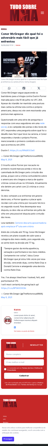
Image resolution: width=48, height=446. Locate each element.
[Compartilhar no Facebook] (24, 88)
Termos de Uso (27, 368)
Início (5, 416)
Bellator (5, 422)
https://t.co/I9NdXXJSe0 (22, 150)
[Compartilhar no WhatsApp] (9, 88)
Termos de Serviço (28, 384)
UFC (4, 419)
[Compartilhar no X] (39, 88)
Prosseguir (8, 439)
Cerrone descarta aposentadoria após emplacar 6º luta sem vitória (23, 224)
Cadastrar (24, 375)
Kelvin (18, 45)
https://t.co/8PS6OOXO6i (13, 288)
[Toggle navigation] (42, 12)
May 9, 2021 (6, 160)
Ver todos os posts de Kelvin (24, 331)
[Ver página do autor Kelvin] (8, 320)
